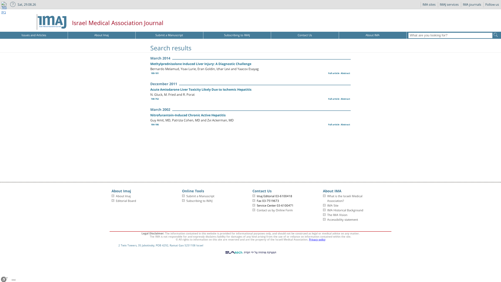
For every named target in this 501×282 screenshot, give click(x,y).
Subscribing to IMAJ (199, 200)
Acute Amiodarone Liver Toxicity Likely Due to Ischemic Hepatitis (200, 89)
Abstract (345, 73)
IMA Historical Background (345, 209)
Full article (334, 73)
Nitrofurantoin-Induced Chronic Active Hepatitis (188, 115)
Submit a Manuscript (200, 195)
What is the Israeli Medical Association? (344, 198)
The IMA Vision (337, 214)
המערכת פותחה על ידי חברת (259, 252)
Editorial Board (126, 200)
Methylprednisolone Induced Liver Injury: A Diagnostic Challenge (200, 64)
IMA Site (332, 205)
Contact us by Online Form (275, 209)
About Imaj (123, 195)
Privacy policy (317, 239)
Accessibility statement (342, 219)
